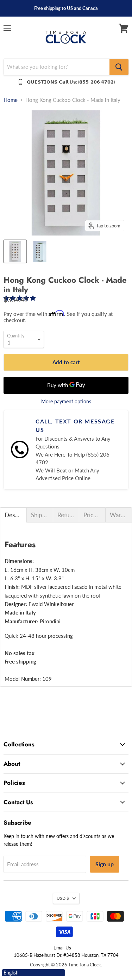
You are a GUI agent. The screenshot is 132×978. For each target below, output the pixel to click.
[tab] (13, 514)
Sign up (104, 864)
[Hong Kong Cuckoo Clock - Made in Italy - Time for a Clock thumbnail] (15, 251)
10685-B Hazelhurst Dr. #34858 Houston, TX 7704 (66, 955)
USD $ (63, 898)
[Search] (118, 67)
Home (11, 100)
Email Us (62, 948)
